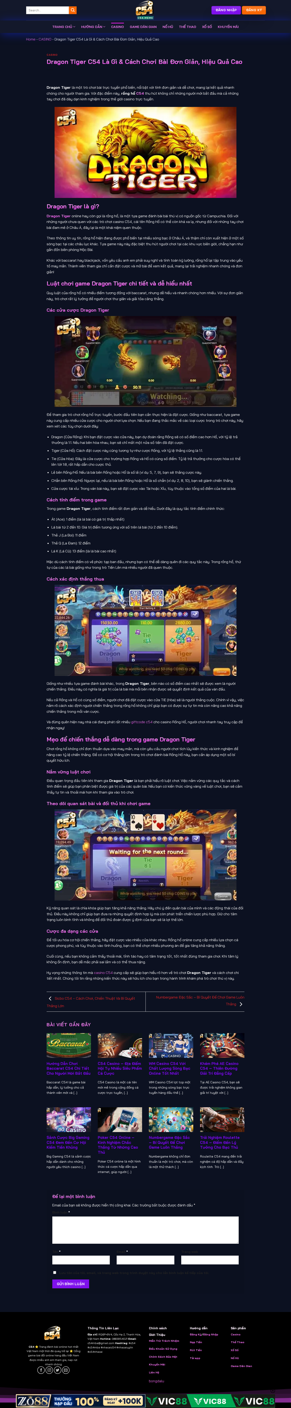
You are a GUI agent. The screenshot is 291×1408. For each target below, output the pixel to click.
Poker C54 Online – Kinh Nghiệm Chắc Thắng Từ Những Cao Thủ (118, 1145)
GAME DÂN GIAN (143, 27)
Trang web (189, 1252)
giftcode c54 (142, 722)
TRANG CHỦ (62, 27)
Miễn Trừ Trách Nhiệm (164, 1340)
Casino (236, 1334)
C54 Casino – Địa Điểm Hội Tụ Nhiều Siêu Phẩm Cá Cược (120, 1068)
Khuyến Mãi (157, 1364)
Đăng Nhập (210, 1334)
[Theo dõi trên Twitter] (57, 1370)
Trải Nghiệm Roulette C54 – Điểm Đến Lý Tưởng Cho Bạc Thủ (220, 1142)
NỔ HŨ (168, 27)
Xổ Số (234, 1350)
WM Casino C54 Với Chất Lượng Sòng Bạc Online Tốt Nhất (169, 1068)
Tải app (195, 1358)
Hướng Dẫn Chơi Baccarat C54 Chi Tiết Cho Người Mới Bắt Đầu (68, 1068)
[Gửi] (73, 10)
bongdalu (156, 1381)
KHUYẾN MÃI (228, 27)
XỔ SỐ (207, 27)
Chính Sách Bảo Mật (163, 1356)
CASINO (117, 27)
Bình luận (61, 1212)
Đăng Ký (195, 1334)
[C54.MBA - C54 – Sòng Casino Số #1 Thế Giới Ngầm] (145, 10)
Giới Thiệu (157, 1335)
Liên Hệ (154, 1372)
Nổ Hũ (235, 1358)
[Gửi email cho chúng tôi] (66, 1370)
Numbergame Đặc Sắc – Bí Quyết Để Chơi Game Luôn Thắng (169, 1142)
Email (122, 1252)
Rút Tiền (196, 1350)
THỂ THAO (187, 27)
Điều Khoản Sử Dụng (163, 1348)
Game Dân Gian (241, 1366)
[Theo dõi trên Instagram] (49, 1370)
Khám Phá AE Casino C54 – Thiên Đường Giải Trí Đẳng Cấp (219, 1068)
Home (30, 39)
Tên (56, 1252)
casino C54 (103, 972)
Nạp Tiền (196, 1342)
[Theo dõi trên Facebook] (41, 1370)
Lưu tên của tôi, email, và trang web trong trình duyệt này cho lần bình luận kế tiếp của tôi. (134, 1273)
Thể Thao (237, 1342)
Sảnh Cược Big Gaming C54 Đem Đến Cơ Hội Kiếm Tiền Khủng (68, 1142)
